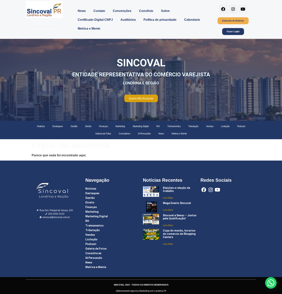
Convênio (146, 10)
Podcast (241, 126)
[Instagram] (233, 9)
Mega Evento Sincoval (177, 203)
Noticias (41, 126)
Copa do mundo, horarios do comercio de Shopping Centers (179, 234)
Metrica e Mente (89, 28)
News (82, 10)
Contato (99, 10)
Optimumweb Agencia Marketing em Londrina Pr (141, 291)
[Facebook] (223, 9)
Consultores (124, 133)
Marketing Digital (141, 126)
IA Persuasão (144, 133)
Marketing (120, 126)
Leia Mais (168, 198)
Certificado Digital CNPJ (95, 19)
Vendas (209, 126)
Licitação (225, 126)
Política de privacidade (159, 19)
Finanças (103, 126)
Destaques (57, 126)
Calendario (192, 19)
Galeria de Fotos (103, 133)
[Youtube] (242, 9)
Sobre (165, 10)
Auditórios (128, 19)
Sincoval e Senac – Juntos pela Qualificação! (179, 217)
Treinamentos (174, 126)
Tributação (193, 126)
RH (158, 126)
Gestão (74, 126)
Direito (88, 126)
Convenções (122, 10)
